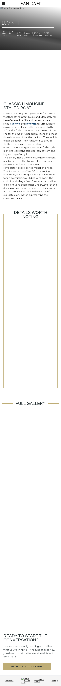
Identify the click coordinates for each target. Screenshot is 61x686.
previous (9, 681)
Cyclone (15, 123)
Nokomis (30, 123)
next (54, 681)
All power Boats (39, 681)
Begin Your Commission (27, 666)
